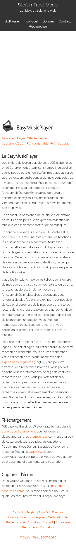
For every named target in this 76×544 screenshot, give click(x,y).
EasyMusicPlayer (13, 138)
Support (63, 143)
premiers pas (39, 437)
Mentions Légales (33, 517)
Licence (13, 517)
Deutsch (18, 512)
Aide (45, 143)
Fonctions (33, 143)
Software (12, 21)
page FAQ (35, 452)
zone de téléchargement (19, 431)
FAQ (53, 143)
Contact (65, 21)
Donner (48, 21)
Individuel (31, 21)
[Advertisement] (38, 71)
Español (44, 512)
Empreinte (63, 522)
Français (57, 512)
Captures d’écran (13, 143)
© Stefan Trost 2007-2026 (38, 537)
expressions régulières (17, 362)
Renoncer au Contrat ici (38, 527)
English (31, 512)
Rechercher (38, 26)
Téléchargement (38, 138)
